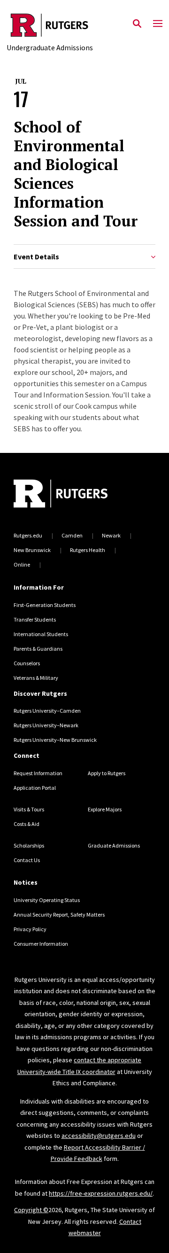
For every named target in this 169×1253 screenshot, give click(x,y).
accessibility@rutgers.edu (98, 1135)
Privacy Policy (30, 929)
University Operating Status (47, 899)
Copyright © (31, 1210)
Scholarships (29, 845)
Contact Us (27, 860)
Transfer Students (35, 619)
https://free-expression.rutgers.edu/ (101, 1193)
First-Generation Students (45, 604)
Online (22, 564)
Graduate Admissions (114, 845)
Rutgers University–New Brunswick (55, 739)
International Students (41, 634)
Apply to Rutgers (106, 773)
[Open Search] (137, 24)
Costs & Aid (26, 823)
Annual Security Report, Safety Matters (59, 914)
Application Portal (35, 787)
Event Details (36, 256)
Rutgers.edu (28, 535)
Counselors (27, 663)
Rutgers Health (87, 549)
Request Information (38, 773)
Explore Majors (105, 809)
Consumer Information (41, 943)
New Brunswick (32, 549)
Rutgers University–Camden (47, 710)
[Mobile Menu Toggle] (157, 24)
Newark (111, 535)
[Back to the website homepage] (50, 25)
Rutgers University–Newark (46, 725)
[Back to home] (77, 494)
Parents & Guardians (38, 648)
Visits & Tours (29, 809)
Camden (72, 535)
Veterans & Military (36, 677)
